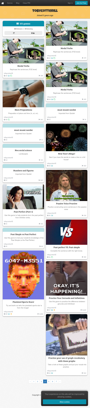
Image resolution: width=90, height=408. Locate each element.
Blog (17, 3)
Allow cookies (65, 402)
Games (10, 3)
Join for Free (81, 3)
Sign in (70, 3)
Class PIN (26, 3)
